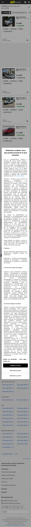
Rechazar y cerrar (15, 376)
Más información (15, 370)
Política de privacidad (10, 359)
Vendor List (6, 361)
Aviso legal (22, 359)
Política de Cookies (19, 176)
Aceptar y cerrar (15, 365)
